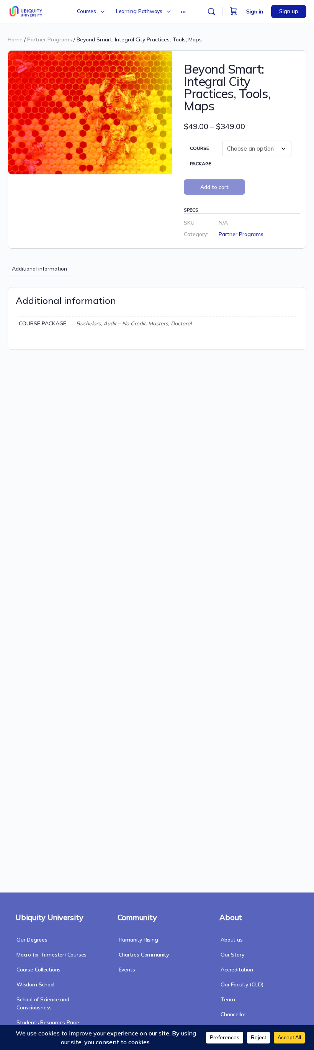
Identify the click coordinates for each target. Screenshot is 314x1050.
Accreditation (237, 969)
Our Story (232, 954)
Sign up (288, 11)
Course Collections (38, 969)
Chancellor (233, 1014)
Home (15, 39)
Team (228, 999)
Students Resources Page (47, 1022)
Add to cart (214, 187)
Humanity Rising (138, 939)
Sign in (254, 11)
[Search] (211, 11)
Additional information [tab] (39, 268)
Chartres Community (144, 954)
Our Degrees (31, 939)
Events (127, 969)
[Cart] (234, 11)
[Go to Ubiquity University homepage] (27, 10)
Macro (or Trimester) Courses (51, 954)
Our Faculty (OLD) (242, 984)
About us (231, 939)
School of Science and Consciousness (42, 1003)
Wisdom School (35, 984)
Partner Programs (49, 39)
